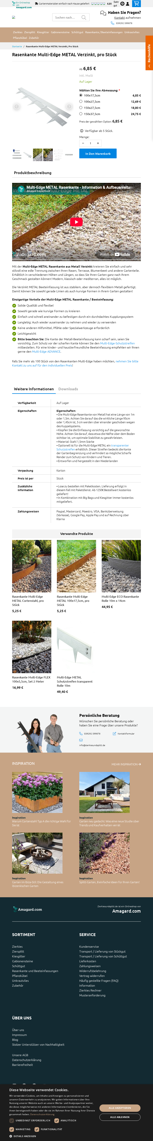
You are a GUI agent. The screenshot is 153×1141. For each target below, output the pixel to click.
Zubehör (17, 985)
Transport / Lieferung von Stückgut (102, 951)
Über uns (18, 1030)
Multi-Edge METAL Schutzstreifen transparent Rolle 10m (75, 681)
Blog (15, 1039)
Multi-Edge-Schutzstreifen (117, 343)
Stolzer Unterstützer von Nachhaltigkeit (38, 1044)
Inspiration (19, 817)
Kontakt (119, 17)
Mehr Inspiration (125, 764)
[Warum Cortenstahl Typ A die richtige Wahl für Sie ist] (37, 792)
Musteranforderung (92, 995)
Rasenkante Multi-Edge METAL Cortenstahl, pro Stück (28, 600)
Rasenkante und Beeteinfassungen (35, 971)
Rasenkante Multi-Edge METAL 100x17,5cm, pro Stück (73, 600)
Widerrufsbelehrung (92, 971)
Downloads (68, 388)
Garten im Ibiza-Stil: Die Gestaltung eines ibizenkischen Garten (37, 884)
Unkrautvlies (20, 980)
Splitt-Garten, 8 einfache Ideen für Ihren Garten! (109, 882)
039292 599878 (124, 23)
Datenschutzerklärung (26, 1060)
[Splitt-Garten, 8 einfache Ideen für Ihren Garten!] (104, 853)
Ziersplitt (18, 951)
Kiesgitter (18, 956)
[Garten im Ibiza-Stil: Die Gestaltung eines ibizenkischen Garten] (37, 853)
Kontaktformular (126, 733)
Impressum (19, 1035)
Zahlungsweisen (90, 966)
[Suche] (84, 17)
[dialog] (76, 1112)
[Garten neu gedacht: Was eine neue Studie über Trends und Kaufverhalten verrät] (104, 792)
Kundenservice (89, 946)
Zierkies (17, 946)
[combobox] (65, 17)
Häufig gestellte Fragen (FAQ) (98, 980)
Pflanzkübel (19, 976)
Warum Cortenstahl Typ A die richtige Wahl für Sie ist (41, 823)
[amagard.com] (43, 909)
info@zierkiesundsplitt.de (92, 744)
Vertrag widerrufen (92, 976)
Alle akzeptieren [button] (120, 1108)
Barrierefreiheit (22, 1064)
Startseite (17, 46)
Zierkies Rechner (90, 990)
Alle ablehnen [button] (119, 1117)
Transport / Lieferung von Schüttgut (103, 956)
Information (87, 985)
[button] (52, 1136)
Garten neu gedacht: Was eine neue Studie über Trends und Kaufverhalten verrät (109, 823)
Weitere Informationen (34, 388)
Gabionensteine (22, 961)
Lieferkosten (87, 961)
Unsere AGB (20, 1055)
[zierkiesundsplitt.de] (13, 17)
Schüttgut (18, 966)
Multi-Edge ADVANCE (46, 351)
